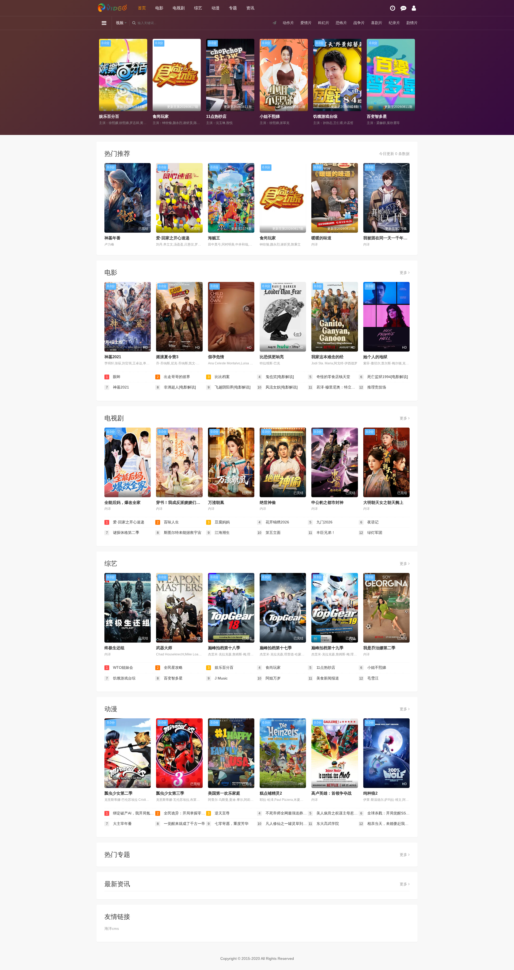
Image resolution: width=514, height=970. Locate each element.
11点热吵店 (163, 116)
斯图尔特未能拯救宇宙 (179, 532)
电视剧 (179, 8)
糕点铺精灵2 (271, 793)
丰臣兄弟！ (322, 532)
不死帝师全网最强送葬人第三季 (283, 813)
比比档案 (219, 377)
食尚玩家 (107, 116)
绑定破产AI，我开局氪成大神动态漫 (130, 813)
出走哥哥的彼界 (173, 377)
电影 (159, 8)
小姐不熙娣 (216, 116)
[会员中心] (414, 8)
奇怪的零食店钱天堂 (329, 377)
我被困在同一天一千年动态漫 (389, 238)
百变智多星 (323, 116)
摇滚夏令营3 (167, 356)
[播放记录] (392, 8)
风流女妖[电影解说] (278, 387)
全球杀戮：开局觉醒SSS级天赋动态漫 (385, 813)
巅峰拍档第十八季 (224, 648)
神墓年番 (112, 238)
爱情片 (306, 23)
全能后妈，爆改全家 (122, 502)
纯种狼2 (370, 793)
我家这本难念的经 (327, 356)
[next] (411, 82)
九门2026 (321, 522)
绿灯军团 (370, 532)
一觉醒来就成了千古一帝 (181, 823)
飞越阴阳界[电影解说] (229, 387)
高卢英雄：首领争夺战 (331, 793)
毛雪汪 (369, 678)
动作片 (288, 23)
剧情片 (412, 23)
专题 (233, 8)
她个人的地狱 (375, 356)
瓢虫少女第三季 (170, 793)
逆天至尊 (219, 813)
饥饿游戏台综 (272, 116)
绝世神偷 (268, 502)
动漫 (215, 8)
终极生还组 (114, 648)
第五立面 (269, 532)
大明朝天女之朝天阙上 (383, 502)
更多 (404, 272)
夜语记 (369, 522)
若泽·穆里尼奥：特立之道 (334, 387)
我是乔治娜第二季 (379, 648)
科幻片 (323, 23)
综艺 (198, 8)
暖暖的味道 (321, 238)
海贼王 (214, 238)
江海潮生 (219, 532)
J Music (374, 116)
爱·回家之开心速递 (173, 238)
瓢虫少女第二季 (118, 793)
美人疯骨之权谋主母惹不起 (334, 813)
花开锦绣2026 (274, 522)
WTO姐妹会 (119, 667)
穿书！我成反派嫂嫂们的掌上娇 (184, 502)
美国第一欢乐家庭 (224, 793)
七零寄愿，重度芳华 (228, 823)
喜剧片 (376, 23)
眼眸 (113, 377)
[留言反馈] (403, 8)
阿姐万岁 (269, 678)
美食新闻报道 (324, 678)
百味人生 (168, 522)
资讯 (250, 8)
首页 (142, 8)
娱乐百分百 (221, 667)
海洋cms (111, 928)
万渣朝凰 (216, 502)
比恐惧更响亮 (272, 356)
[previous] (102, 82)
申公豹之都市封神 (327, 502)
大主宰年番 (119, 823)
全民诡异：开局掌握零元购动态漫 (181, 813)
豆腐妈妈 (219, 522)
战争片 (359, 23)
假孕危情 (216, 356)
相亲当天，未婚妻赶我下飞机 (384, 823)
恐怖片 (341, 23)
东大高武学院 (324, 823)
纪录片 (394, 23)
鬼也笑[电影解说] (276, 377)
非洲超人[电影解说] (176, 387)
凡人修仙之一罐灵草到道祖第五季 (283, 823)
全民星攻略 (170, 667)
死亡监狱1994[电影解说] (384, 377)
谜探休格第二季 (122, 532)
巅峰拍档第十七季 (276, 648)
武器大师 (164, 648)
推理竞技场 (372, 387)
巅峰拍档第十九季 (327, 648)
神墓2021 (112, 356)
